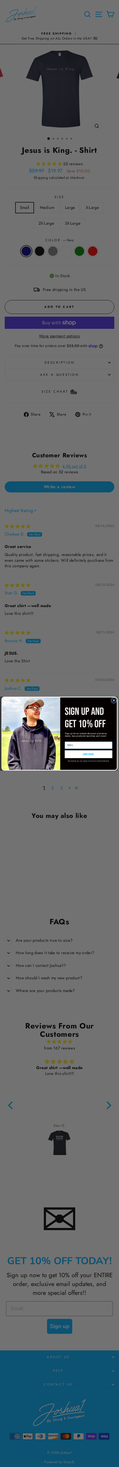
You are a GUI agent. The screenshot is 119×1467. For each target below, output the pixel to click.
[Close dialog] (113, 700)
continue (88, 754)
